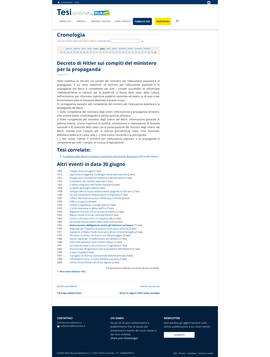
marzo (83, 48)
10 (90, 52)
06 (77, 52)
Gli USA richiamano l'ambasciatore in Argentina (95, 194)
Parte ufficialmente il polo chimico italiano (92, 242)
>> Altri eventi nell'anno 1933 (71, 271)
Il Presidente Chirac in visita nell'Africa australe (94, 259)
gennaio (69, 48)
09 (87, 52)
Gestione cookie (205, 353)
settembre (122, 48)
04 (71, 52)
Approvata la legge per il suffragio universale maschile (98, 174)
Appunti (81, 21)
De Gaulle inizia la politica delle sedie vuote (92, 221)
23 (132, 52)
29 (152, 52)
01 (61, 52)
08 (84, 52)
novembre (138, 48)
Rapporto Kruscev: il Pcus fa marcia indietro (93, 211)
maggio (95, 48)
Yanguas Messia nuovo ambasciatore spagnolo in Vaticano (101, 191)
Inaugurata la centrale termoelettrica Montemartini (97, 177)
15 (107, 52)
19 (120, 52)
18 (116, 52)
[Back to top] (265, 352)
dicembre (147, 48)
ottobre (130, 48)
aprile (89, 48)
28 (149, 52)
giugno (102, 48)
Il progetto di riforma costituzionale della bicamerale (97, 255)
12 (97, 52)
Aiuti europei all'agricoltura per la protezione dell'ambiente (101, 248)
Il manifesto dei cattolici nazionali (87, 181)
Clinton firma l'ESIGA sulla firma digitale (90, 262)
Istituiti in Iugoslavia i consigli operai (89, 204)
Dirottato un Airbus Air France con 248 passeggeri (96, 235)
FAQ (175, 353)
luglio (109, 48)
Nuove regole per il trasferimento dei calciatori (94, 238)
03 (68, 52)
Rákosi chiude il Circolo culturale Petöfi (90, 215)
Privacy (182, 353)
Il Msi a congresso (79, 201)
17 (113, 52)
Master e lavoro (100, 21)
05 (74, 52)
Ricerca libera (90, 41)
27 (145, 52)
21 (126, 52)
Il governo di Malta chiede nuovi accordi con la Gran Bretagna (102, 232)
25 (139, 52)
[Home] (84, 12)
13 (100, 52)
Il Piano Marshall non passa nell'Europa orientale (96, 198)
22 (129, 52)
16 (110, 52)
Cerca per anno (104, 41)
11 (94, 52)
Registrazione (67, 2)
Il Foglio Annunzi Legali (82, 171)
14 (103, 52)
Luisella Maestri (150, 156)
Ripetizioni (163, 21)
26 (142, 52)
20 (123, 52)
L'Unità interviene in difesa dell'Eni (88, 208)
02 (65, 52)
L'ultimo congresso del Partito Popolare (91, 184)
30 (155, 52)
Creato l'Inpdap (78, 252)
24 (136, 52)
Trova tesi (65, 21)
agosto (114, 48)
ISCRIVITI (179, 335)
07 (81, 52)
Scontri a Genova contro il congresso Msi (91, 218)
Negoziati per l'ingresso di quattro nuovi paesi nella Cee (99, 228)
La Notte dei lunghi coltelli (83, 188)
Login (76, 2)
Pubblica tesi (142, 21)
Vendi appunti (123, 21)
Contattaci (192, 353)
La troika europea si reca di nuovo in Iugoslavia (94, 245)
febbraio (77, 48)
